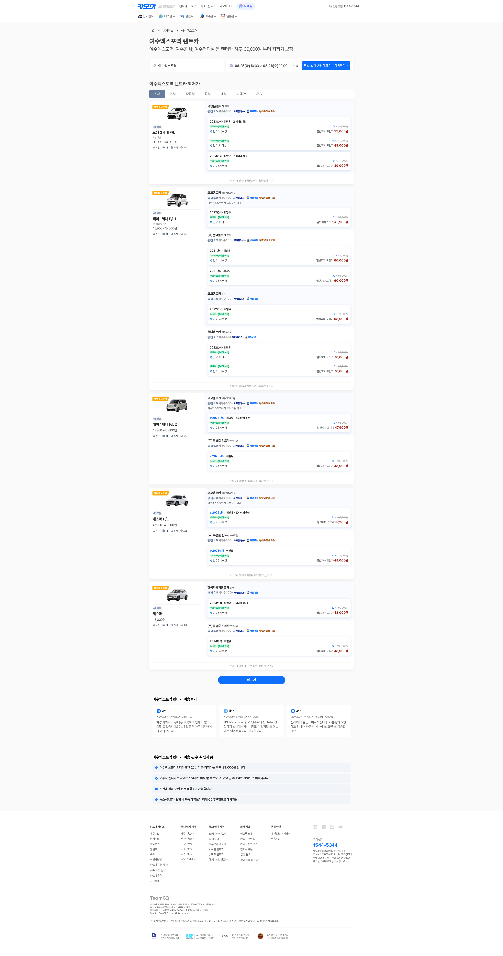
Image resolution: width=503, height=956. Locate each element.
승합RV (241, 94)
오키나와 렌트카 (217, 833)
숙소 (193, 6)
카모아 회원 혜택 (159, 864)
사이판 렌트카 (216, 849)
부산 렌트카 (187, 838)
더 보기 (251, 680)
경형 (173, 94)
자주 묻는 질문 (158, 870)
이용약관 (275, 838)
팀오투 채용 (246, 849)
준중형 (190, 94)
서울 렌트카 (187, 854)
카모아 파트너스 (249, 843)
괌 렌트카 (214, 839)
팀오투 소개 (246, 833)
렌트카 (183, 6)
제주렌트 (154, 833)
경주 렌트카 (187, 848)
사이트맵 (154, 880)
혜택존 (248, 6)
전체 (157, 94)
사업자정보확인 (209, 904)
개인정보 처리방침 (280, 833)
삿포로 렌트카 (216, 854)
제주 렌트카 (187, 833)
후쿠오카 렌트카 (217, 844)
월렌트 (153, 849)
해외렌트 (155, 843)
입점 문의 (245, 854)
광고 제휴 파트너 (249, 860)
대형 (224, 94)
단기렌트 (168, 31)
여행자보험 (156, 859)
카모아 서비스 (247, 838)
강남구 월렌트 (188, 859)
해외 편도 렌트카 (218, 859)
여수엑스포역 (189, 31)
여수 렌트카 (187, 843)
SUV (259, 94)
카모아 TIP (226, 6)
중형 (208, 94)
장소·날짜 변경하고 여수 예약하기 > (326, 65)
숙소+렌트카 (208, 6)
